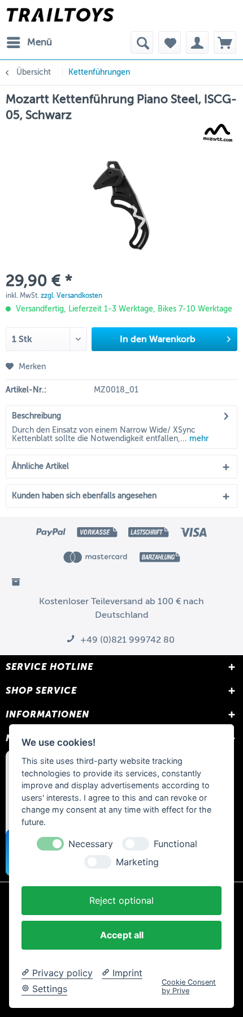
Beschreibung (36, 416)
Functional (175, 844)
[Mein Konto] (197, 42)
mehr (198, 438)
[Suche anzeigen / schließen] (142, 42)
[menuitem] (29, 42)
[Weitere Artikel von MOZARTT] (217, 133)
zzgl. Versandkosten (71, 296)
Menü (39, 42)
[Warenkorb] (225, 42)
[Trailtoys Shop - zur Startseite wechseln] (60, 15)
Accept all (122, 935)
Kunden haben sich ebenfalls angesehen (84, 496)
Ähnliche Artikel (40, 466)
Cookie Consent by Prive (189, 986)
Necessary (90, 844)
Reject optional (121, 900)
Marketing (137, 862)
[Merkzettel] (169, 42)
